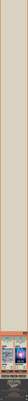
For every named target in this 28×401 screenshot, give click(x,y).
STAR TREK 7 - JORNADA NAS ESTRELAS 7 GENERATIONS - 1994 (20, 342)
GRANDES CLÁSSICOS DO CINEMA (14, 381)
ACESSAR (7, 371)
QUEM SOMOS (14, 393)
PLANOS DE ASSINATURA (14, 395)
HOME (13, 376)
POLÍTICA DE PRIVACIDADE (14, 394)
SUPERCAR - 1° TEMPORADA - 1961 (7, 341)
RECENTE (5, 376)
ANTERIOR (22, 376)
